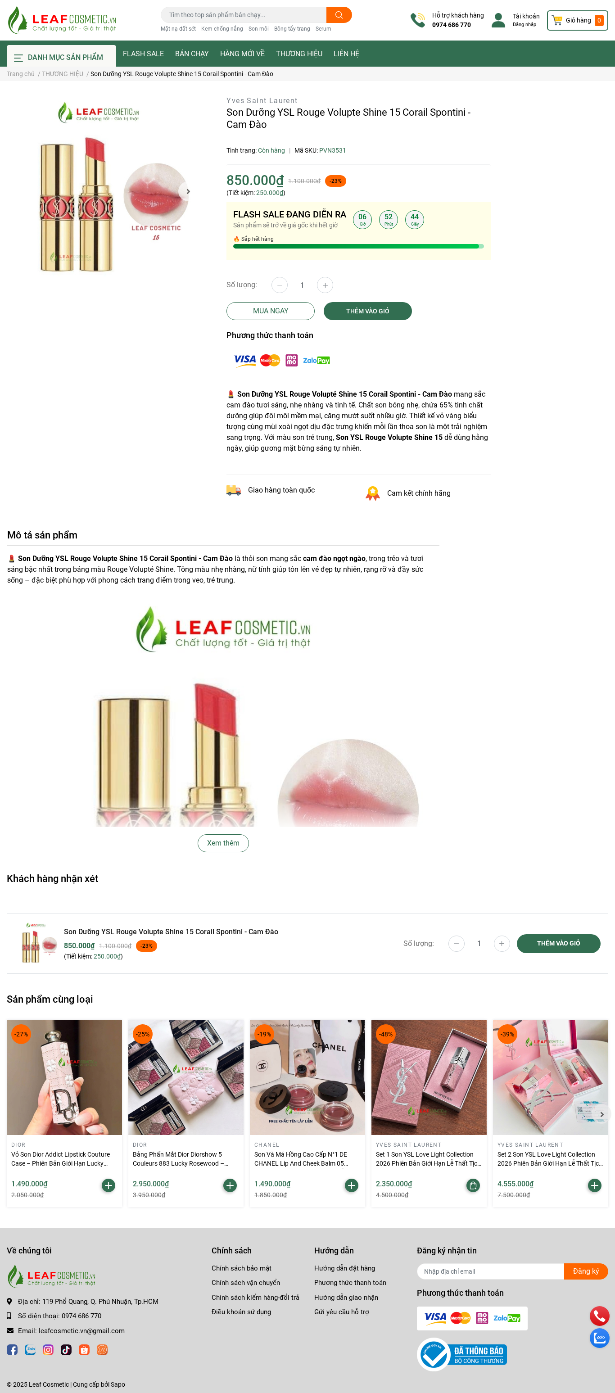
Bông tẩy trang (292, 29)
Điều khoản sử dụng (241, 1312)
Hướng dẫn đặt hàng (344, 1268)
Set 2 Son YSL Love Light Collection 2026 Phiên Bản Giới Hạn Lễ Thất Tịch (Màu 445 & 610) (549, 1163)
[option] (102, 191)
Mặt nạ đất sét (178, 29)
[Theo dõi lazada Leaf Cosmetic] (102, 1348)
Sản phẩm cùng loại (50, 999)
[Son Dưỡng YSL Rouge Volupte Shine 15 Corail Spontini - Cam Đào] (102, 191)
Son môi (259, 29)
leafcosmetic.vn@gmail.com (82, 1331)
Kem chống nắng (222, 29)
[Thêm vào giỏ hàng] (108, 1185)
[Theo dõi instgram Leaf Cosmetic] (48, 1348)
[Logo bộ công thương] (462, 1354)
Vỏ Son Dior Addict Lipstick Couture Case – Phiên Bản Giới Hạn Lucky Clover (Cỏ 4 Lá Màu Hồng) (60, 1163)
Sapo (118, 1384)
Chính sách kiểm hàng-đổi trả (255, 1298)
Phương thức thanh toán (350, 1283)
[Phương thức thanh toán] (281, 360)
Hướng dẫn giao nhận (346, 1298)
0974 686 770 (451, 24)
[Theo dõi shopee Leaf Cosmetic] (84, 1348)
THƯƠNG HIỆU (299, 54)
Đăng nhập (524, 24)
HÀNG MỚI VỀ (242, 54)
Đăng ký (586, 1271)
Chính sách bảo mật (241, 1268)
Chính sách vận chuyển (246, 1283)
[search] (339, 15)
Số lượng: (241, 284)
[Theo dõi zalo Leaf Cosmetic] (30, 1348)
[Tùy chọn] (473, 1185)
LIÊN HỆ (346, 54)
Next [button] (188, 191)
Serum (323, 29)
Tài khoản (526, 16)
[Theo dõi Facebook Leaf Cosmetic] (12, 1348)
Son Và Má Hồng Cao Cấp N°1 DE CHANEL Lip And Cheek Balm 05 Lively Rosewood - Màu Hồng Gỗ (300, 1163)
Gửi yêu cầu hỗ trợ (341, 1312)
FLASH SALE (143, 54)
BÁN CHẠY (192, 54)
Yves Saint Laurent (262, 100)
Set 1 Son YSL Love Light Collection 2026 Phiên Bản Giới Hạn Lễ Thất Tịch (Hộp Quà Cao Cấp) (428, 1163)
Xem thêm (223, 843)
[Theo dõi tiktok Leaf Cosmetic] (66, 1348)
